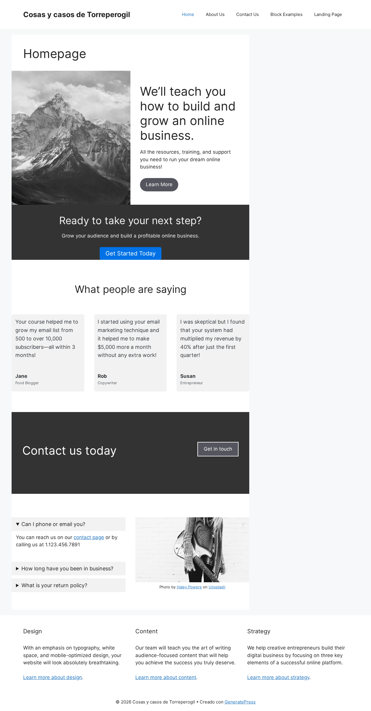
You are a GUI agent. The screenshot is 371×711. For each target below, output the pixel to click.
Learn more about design (52, 677)
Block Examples (286, 14)
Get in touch (218, 449)
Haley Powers (189, 587)
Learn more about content (165, 677)
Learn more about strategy (278, 677)
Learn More (159, 184)
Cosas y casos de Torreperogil (76, 14)
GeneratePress (240, 702)
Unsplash (217, 587)
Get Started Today (131, 253)
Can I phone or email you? (53, 524)
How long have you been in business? (67, 568)
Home (188, 14)
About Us (215, 14)
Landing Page (328, 14)
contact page (89, 537)
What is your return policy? (54, 585)
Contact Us (247, 14)
